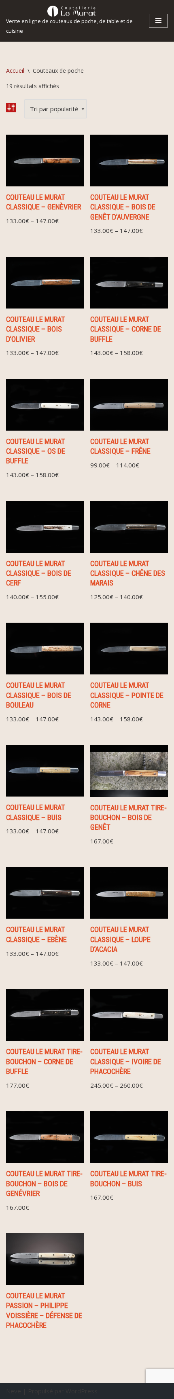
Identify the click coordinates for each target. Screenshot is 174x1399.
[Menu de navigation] (158, 20)
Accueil (15, 70)
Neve (13, 1391)
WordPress (82, 1391)
